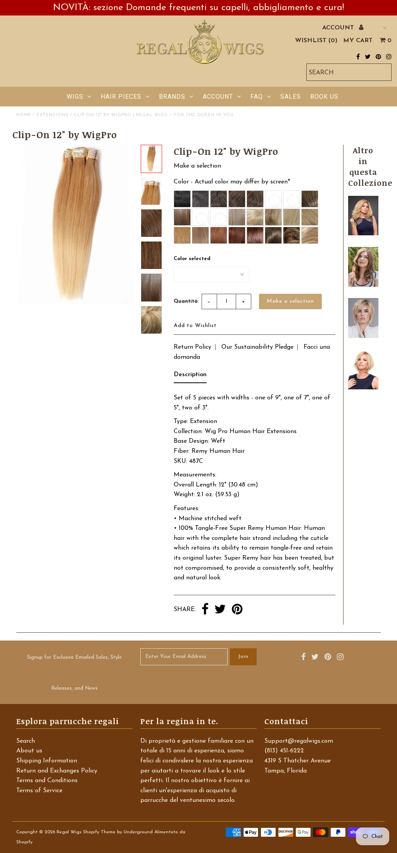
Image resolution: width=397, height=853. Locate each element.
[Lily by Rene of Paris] (363, 285)
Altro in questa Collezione (370, 166)
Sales (290, 96)
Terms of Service (39, 791)
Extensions (52, 115)
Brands (172, 96)
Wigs (75, 96)
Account (218, 96)
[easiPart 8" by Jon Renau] (363, 388)
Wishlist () (316, 41)
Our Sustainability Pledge (257, 347)
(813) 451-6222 (284, 751)
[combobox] (349, 72)
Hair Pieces (121, 96)
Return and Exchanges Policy (56, 771)
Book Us (324, 96)
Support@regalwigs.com (298, 741)
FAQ (256, 96)
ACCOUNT (339, 28)
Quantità (186, 301)
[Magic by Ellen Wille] (363, 336)
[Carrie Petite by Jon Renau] (363, 234)
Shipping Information (46, 761)
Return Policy (192, 347)
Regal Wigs (69, 832)
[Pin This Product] (237, 610)
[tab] (190, 376)
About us (29, 751)
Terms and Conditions (47, 781)
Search (25, 741)
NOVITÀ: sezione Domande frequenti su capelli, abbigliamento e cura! (198, 7)
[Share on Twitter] (220, 610)
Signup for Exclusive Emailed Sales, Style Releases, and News (74, 673)
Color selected (192, 258)
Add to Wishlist (195, 326)
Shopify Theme (99, 832)
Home (23, 115)
